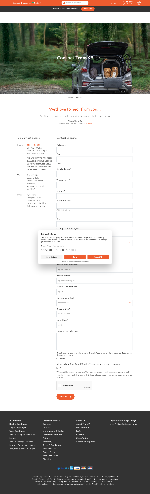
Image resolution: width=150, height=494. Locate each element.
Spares (12, 438)
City (58, 219)
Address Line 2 (63, 210)
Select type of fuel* (65, 298)
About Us (80, 421)
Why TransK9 (82, 428)
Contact (47, 424)
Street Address (63, 201)
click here (88, 124)
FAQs (78, 431)
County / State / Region (67, 229)
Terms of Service (50, 456)
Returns (46, 438)
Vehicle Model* (63, 276)
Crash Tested (82, 438)
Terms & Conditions (52, 445)
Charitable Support (85, 442)
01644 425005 (129, 2)
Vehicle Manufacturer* (67, 265)
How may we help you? (67, 331)
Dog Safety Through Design (123, 421)
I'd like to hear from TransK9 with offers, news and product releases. (88, 364)
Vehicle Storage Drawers (21, 442)
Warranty (47, 442)
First (58, 154)
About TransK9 (83, 424)
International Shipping (53, 431)
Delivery (47, 428)
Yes (60, 368)
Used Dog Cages (17, 431)
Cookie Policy (49, 452)
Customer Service (51, 421)
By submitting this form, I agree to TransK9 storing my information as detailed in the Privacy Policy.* (94, 354)
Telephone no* (63, 180)
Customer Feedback (52, 435)
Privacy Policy (49, 449)
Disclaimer (48, 459)
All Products (15, 421)
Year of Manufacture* (66, 287)
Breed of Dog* (63, 309)
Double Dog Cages (18, 424)
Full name (61, 145)
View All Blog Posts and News (123, 424)
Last (58, 164)
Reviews (80, 435)
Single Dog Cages (17, 428)
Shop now (88, 8)
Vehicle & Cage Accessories (22, 435)
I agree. (62, 359)
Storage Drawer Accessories (22, 445)
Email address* (63, 169)
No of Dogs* (62, 320)
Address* (60, 191)
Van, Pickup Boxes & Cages (22, 449)
